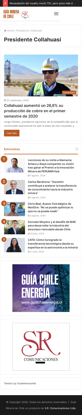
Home (10, 30)
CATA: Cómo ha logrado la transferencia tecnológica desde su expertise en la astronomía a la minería (53, 243)
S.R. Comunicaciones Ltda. (60, 408)
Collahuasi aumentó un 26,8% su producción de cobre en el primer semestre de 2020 (35, 110)
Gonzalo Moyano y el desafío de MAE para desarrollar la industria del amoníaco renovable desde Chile (52, 225)
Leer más (12, 133)
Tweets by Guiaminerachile (20, 383)
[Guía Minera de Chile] (16, 14)
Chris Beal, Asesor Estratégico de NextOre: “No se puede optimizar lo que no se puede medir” (50, 207)
